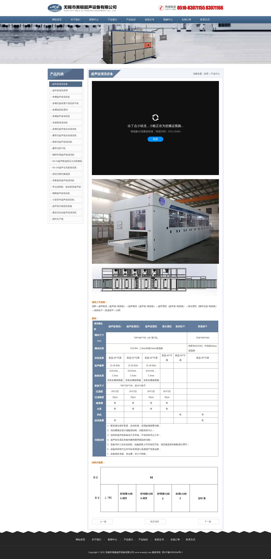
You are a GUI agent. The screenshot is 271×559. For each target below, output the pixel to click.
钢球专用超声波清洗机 (63, 155)
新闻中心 (94, 19)
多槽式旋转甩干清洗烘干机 (65, 103)
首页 (206, 74)
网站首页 (57, 19)
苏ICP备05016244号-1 (172, 552)
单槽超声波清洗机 (61, 97)
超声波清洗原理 (60, 90)
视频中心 (168, 19)
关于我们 (75, 19)
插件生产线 (57, 219)
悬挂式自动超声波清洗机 (64, 212)
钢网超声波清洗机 (61, 193)
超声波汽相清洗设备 (62, 206)
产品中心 (215, 74)
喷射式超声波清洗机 (62, 142)
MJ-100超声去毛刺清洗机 (64, 167)
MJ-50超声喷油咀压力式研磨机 (67, 161)
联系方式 (205, 19)
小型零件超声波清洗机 (63, 200)
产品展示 (112, 19)
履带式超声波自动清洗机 (64, 135)
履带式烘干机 (59, 148)
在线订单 (186, 19)
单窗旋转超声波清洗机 (63, 180)
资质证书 (149, 19)
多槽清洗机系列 (60, 110)
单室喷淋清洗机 (60, 122)
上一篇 (103, 521)
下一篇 (208, 521)
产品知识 (131, 19)
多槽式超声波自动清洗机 (64, 129)
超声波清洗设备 (60, 84)
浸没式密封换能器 (61, 174)
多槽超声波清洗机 (61, 116)
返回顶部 (154, 521)
